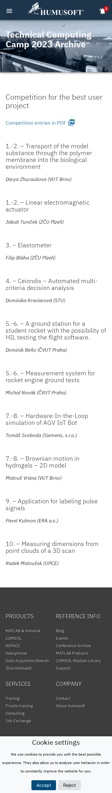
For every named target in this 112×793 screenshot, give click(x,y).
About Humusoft (70, 706)
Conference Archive (73, 645)
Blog (60, 631)
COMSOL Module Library (78, 660)
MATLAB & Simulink (23, 631)
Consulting (15, 713)
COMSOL (14, 638)
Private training (19, 706)
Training (13, 698)
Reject (69, 785)
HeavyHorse (16, 653)
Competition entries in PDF (40, 123)
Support (63, 668)
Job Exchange (18, 721)
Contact (63, 698)
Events (62, 638)
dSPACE (13, 645)
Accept (43, 785)
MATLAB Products (72, 653)
